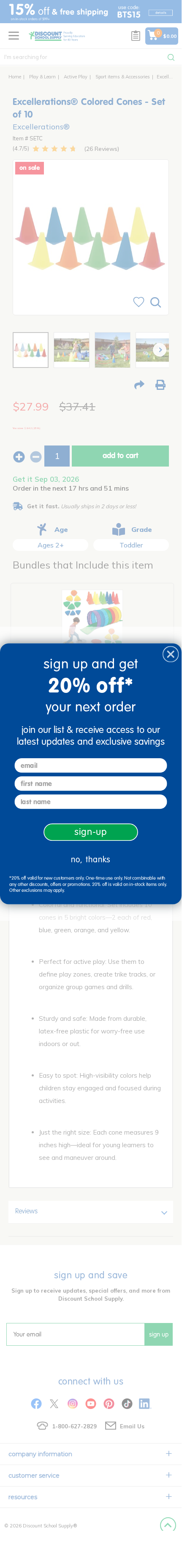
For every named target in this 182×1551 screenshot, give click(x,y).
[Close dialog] (170, 654)
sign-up (90, 831)
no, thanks (91, 859)
